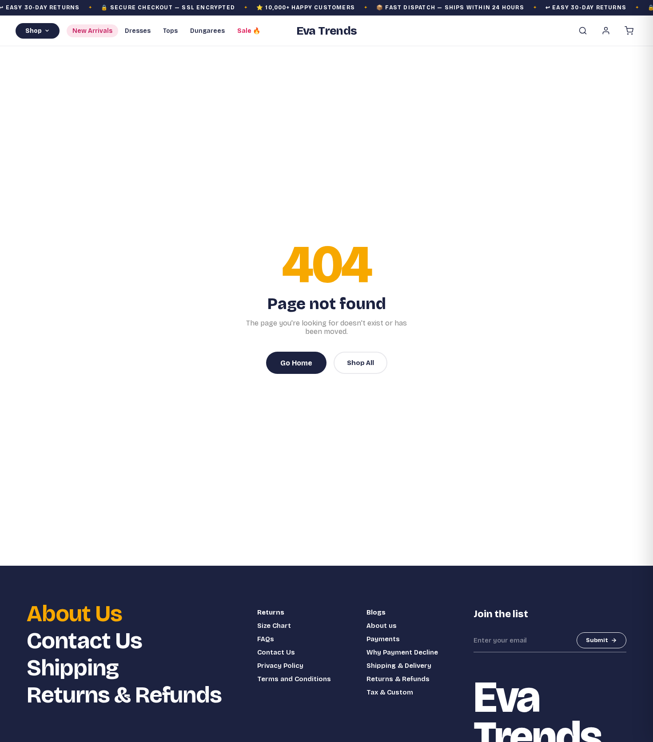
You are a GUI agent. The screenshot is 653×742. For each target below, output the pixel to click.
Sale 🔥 (248, 31)
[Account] (605, 30)
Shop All (360, 363)
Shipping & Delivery (398, 666)
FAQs (265, 639)
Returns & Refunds (124, 695)
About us (381, 626)
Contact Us (84, 641)
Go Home (296, 363)
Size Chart (274, 626)
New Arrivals (92, 31)
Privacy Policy (280, 666)
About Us (74, 614)
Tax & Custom (389, 692)
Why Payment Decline (402, 652)
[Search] (582, 30)
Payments (383, 639)
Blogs (376, 612)
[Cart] (629, 30)
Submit (597, 640)
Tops (170, 31)
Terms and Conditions (294, 679)
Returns (270, 612)
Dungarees (207, 31)
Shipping (73, 668)
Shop (33, 31)
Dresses (138, 31)
